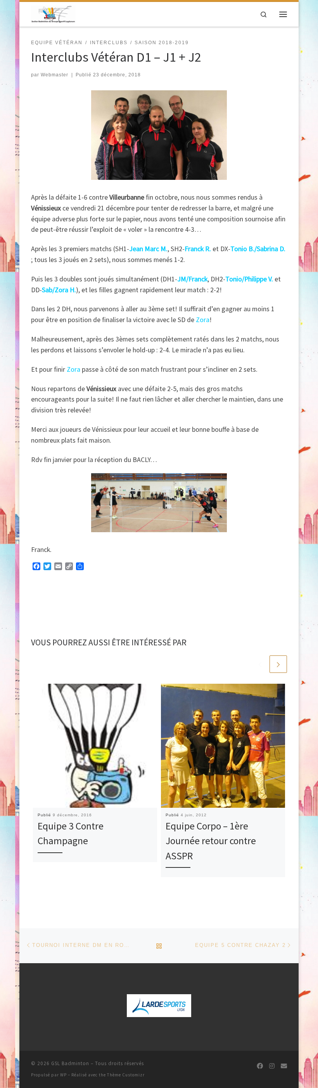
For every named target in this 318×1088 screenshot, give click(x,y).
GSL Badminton (70, 1063)
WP (63, 1075)
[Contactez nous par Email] (284, 1066)
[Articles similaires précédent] (260, 664)
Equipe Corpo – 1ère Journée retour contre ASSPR (211, 841)
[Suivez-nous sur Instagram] (272, 1066)
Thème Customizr (126, 1075)
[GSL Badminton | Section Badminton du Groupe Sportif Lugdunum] (53, 13)
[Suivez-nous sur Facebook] (260, 1066)
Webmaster (54, 75)
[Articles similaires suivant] (278, 664)
